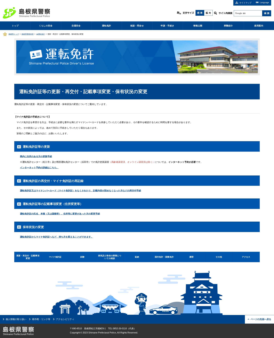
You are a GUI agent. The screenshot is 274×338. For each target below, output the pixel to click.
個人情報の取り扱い (16, 319)
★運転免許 (40, 34)
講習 (192, 257)
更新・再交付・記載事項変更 (28, 256)
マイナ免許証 (55, 257)
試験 (82, 257)
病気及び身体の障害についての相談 (109, 256)
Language (264, 2)
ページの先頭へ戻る (261, 319)
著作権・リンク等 (41, 319)
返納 (137, 257)
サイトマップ (245, 3)
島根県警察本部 (28, 34)
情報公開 (197, 25)
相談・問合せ (137, 25)
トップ (15, 25)
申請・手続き (167, 25)
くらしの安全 (46, 25)
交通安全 (76, 25)
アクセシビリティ (65, 319)
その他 (219, 257)
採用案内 (258, 25)
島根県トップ (14, 34)
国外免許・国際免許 (164, 257)
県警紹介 (228, 25)
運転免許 (106, 25)
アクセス (246, 257)
